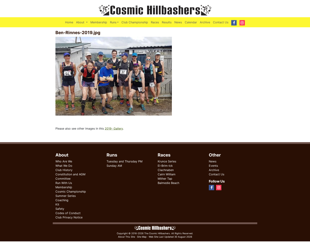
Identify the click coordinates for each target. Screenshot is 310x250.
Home (69, 22)
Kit (57, 204)
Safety (59, 209)
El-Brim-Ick (165, 165)
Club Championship (134, 22)
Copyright (122, 233)
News (178, 22)
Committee (63, 178)
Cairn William (166, 174)
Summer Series (65, 196)
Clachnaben (166, 170)
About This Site (126, 236)
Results (167, 22)
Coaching (61, 200)
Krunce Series (167, 161)
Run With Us (63, 183)
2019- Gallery (114, 128)
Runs (113, 22)
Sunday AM (114, 165)
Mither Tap (165, 178)
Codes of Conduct (68, 213)
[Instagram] (227, 187)
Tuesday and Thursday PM (124, 161)
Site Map (142, 236)
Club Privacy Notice (69, 217)
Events (213, 165)
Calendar (191, 22)
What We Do (63, 165)
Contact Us (220, 22)
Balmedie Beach (168, 183)
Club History (63, 170)
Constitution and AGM (70, 174)
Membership (98, 22)
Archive (205, 22)
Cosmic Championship (70, 191)
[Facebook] (224, 187)
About (82, 22)
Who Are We (63, 161)
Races (155, 22)
